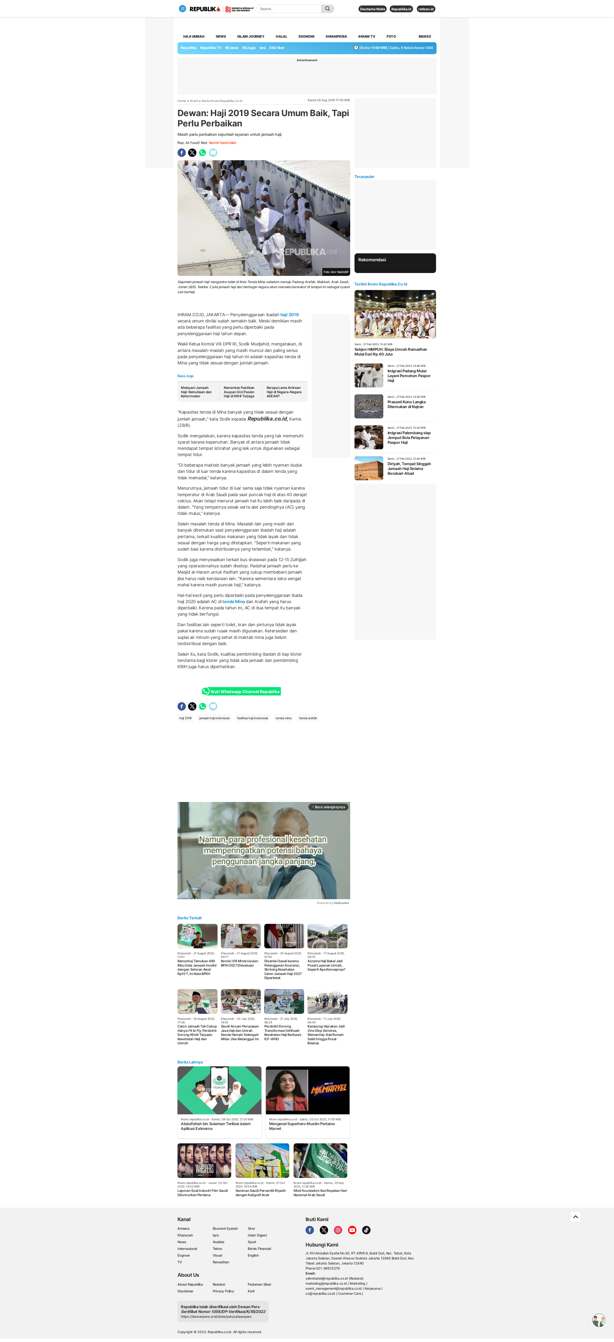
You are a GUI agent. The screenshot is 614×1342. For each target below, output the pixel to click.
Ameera (183, 1228)
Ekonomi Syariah (225, 1228)
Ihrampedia (336, 36)
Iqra (216, 1235)
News (221, 36)
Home (181, 101)
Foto (391, 36)
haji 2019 (289, 314)
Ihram (194, 101)
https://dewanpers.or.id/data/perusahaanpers (216, 1316)
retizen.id (426, 9)
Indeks (425, 36)
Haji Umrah (194, 36)
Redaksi (219, 1284)
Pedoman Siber (259, 1284)
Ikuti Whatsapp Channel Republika (245, 691)
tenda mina (283, 718)
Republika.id (401, 9)
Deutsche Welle (372, 9)
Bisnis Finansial (259, 1249)
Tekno (217, 1249)
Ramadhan (221, 1262)
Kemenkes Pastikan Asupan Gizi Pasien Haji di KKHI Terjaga (239, 392)
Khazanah (185, 1235)
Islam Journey (250, 36)
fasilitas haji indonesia (252, 718)
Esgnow (183, 1255)
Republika (188, 48)
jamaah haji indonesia (214, 718)
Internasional (187, 1249)
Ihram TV (366, 36)
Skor (251, 1228)
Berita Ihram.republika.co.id (222, 101)
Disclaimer (185, 1291)
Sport (252, 1242)
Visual (217, 1255)
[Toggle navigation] (182, 8)
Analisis (218, 1242)
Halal (281, 36)
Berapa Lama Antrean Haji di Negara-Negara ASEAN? (284, 392)
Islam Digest (257, 1235)
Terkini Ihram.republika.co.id (380, 284)
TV (179, 1262)
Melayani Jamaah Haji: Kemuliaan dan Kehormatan (196, 392)
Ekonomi (306, 36)
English (253, 1255)
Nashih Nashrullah (222, 143)
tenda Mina (233, 601)
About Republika (190, 1284)
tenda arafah (308, 718)
